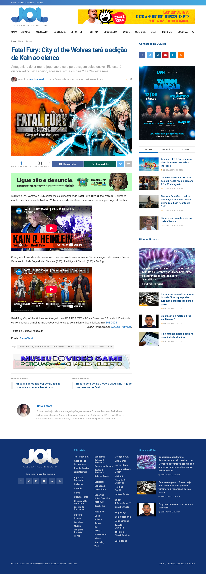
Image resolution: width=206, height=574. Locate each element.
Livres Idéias (121, 465)
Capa (14, 32)
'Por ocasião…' (82, 456)
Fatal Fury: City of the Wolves (34, 347)
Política (93, 32)
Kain (70, 347)
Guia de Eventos (81, 468)
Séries (97, 538)
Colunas (183, 32)
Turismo (167, 32)
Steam (101, 347)
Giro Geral (120, 461)
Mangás (98, 531)
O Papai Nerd (100, 535)
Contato (39, 3)
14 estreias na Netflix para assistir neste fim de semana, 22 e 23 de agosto (177, 181)
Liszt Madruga (80, 472)
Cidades (25, 32)
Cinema (77, 518)
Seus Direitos (122, 521)
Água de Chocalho (79, 478)
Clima (77, 492)
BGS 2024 (111, 322)
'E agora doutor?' (123, 503)
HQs (96, 527)
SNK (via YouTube (121, 326)
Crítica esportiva (102, 498)
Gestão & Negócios (99, 471)
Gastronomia (80, 464)
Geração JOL (96, 79)
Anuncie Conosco (26, 3)
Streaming (99, 542)
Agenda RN (42, 32)
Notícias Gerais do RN (123, 470)
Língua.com (100, 489)
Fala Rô (118, 490)
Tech (96, 546)
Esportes (77, 32)
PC (77, 347)
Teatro (77, 536)
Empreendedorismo (103, 466)
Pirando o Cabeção (120, 481)
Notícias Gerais (101, 476)
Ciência (78, 488)
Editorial (99, 481)
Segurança (110, 32)
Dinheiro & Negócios (99, 461)
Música (77, 526)
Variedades (121, 541)
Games (28, 41)
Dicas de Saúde (122, 507)
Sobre (13, 3)
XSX (110, 347)
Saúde (126, 32)
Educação (99, 486)
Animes (98, 519)
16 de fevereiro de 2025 (60, 79)
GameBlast (26, 338)
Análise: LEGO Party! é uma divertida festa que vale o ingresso (176, 162)
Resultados (99, 506)
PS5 (92, 347)
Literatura (78, 522)
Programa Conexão (78, 531)
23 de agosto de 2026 (153, 284)
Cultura (140, 32)
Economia (60, 32)
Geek (153, 32)
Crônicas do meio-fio (80, 502)
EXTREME (98, 502)
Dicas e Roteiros (122, 535)
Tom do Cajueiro (119, 526)
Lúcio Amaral (37, 79)
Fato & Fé (99, 511)
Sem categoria (123, 517)
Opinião (119, 476)
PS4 (84, 347)
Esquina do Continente (79, 508)
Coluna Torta (81, 497)
